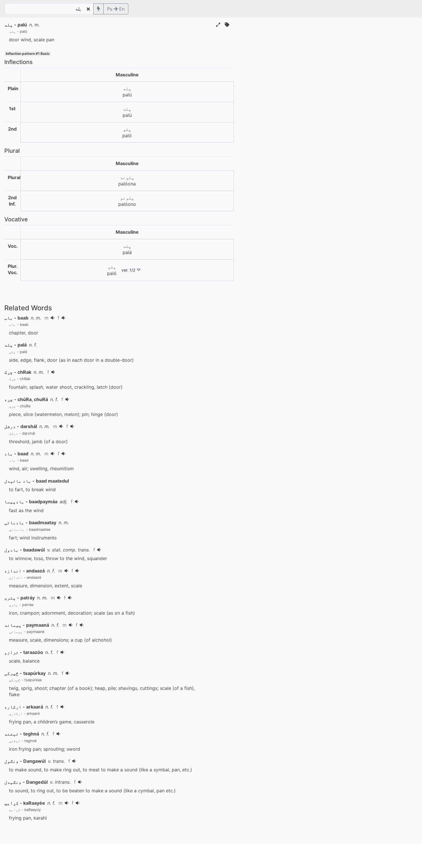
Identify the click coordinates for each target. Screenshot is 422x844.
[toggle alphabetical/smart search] (98, 8)
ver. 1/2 (128, 270)
